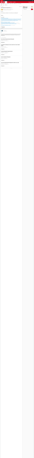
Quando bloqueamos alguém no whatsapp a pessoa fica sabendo (8, 23)
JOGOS (1, 3)
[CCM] (2, 2)
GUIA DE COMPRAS (19, 3)
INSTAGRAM (15, 3)
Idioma (32, 0)
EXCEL (12, 3)
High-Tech (2, 0)
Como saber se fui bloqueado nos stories (6, 25)
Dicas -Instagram (13, 25)
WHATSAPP (3, 3)
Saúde (3, 0)
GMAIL (16, 3)
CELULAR (6, 3)
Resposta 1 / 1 (2, 28)
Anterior (2, 6)
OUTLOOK (10, 3)
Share (2, 15)
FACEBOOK (8, 3)
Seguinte (20, 6)
